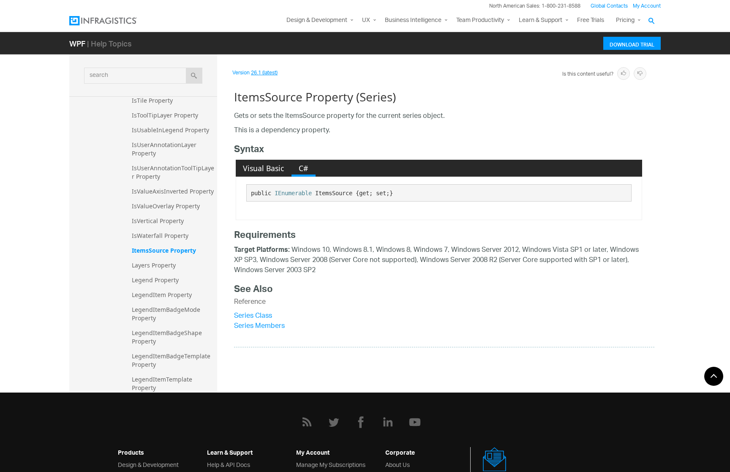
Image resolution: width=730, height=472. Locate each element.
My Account (647, 6)
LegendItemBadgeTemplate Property (172, 360)
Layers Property (154, 265)
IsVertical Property (158, 221)
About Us (397, 464)
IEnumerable (293, 193)
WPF (77, 43)
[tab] (263, 168)
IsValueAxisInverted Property (173, 191)
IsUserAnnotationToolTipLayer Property (173, 172)
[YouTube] (414, 422)
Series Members (259, 326)
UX (366, 20)
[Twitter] (333, 422)
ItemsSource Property (164, 250)
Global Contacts (609, 6)
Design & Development (148, 464)
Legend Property (155, 280)
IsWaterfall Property (160, 236)
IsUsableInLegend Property (170, 130)
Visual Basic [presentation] (263, 168)
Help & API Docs (228, 464)
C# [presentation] (303, 168)
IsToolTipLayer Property (165, 115)
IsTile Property (152, 100)
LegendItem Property (162, 295)
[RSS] (306, 422)
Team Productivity (480, 20)
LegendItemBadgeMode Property (167, 314)
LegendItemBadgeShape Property (168, 337)
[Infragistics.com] (111, 20)
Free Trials (590, 20)
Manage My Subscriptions (330, 464)
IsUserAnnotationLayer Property (165, 149)
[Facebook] (360, 422)
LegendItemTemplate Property (163, 383)
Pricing (625, 20)
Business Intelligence (413, 20)
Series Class (253, 316)
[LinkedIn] (387, 422)
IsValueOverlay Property (166, 206)
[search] (194, 76)
